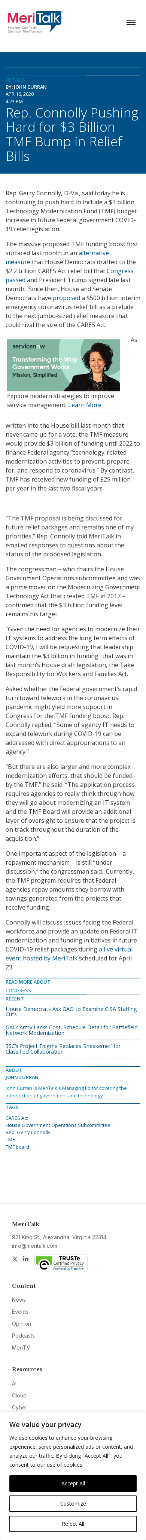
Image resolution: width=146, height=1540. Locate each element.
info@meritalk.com (34, 1246)
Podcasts (23, 1335)
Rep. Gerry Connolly (28, 1132)
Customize (73, 1503)
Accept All (73, 1483)
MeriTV (21, 1347)
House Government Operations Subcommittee (58, 1125)
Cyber (19, 1407)
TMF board (17, 1146)
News (19, 1299)
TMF (10, 1139)
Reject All (73, 1523)
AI (14, 1383)
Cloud (19, 1395)
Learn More (84, 405)
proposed (66, 298)
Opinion (21, 1323)
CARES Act (17, 1118)
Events (20, 1311)
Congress (18, 990)
